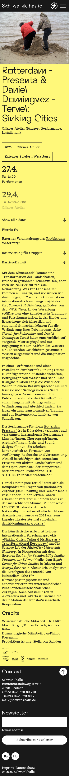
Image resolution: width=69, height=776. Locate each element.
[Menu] (63, 6)
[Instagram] (6, 756)
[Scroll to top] (63, 672)
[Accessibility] (54, 6)
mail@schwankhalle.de (19, 700)
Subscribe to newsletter (34, 740)
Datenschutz (25, 768)
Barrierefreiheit (14, 262)
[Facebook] (15, 756)
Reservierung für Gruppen (22, 253)
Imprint (8, 768)
